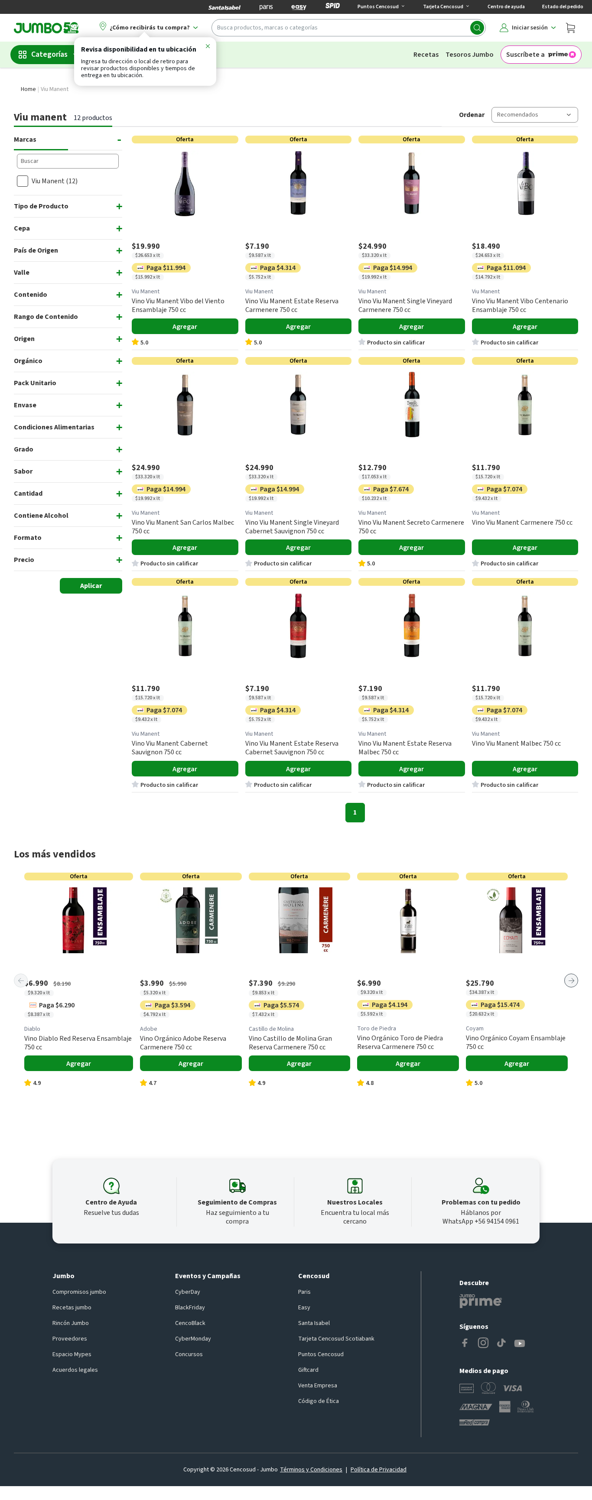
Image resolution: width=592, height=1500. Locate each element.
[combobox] (348, 27)
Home (28, 89)
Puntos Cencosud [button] (378, 6)
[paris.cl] (266, 7)
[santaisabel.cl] (224, 7)
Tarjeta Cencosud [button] (443, 6)
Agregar (184, 326)
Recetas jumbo (71, 1307)
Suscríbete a (525, 54)
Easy (304, 1307)
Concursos (189, 1354)
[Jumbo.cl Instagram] (483, 1343)
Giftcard (308, 1370)
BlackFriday (190, 1307)
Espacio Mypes (71, 1354)
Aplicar (91, 586)
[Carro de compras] (570, 27)
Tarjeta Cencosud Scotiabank (336, 1338)
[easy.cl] (299, 7)
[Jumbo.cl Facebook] (465, 1343)
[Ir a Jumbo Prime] (480, 1301)
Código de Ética (318, 1401)
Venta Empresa (317, 1385)
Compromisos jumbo (79, 1292)
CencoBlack (190, 1323)
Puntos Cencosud (321, 1354)
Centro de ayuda (506, 6)
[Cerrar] (207, 47)
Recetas (426, 54)
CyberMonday (193, 1338)
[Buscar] (477, 28)
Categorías (49, 54)
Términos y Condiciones (311, 1469)
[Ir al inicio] (46, 27)
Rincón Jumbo (70, 1323)
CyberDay (187, 1292)
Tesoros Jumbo (470, 54)
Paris (304, 1292)
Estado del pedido (562, 6)
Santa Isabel (314, 1323)
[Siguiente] (571, 980)
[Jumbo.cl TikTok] (501, 1343)
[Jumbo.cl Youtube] (519, 1343)
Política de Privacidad (379, 1469)
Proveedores (69, 1338)
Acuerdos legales (75, 1370)
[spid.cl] (332, 7)
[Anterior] (21, 980)
